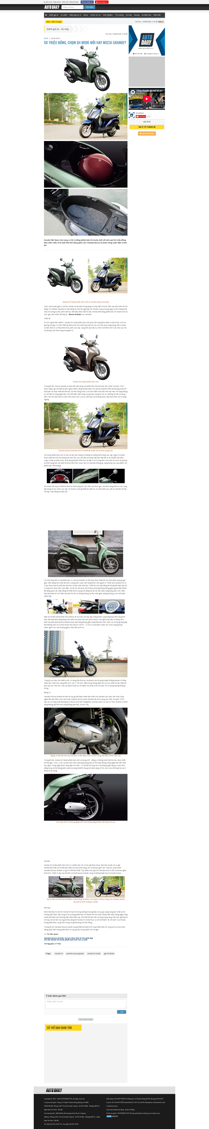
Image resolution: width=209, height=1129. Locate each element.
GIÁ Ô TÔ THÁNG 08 (146, 127)
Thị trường (119, 15)
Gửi (121, 1012)
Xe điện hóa (146, 15)
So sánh (64, 15)
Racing (136, 15)
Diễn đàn (157, 15)
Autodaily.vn (88, 2)
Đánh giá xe (53, 15)
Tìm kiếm (89, 7)
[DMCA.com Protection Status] (112, 1116)
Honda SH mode (93, 953)
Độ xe (86, 15)
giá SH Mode (109, 953)
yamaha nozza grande (75, 953)
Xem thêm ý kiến (85, 1019)
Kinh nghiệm (108, 15)
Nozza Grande (75, 314)
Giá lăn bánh (148, 133)
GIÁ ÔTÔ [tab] (146, 122)
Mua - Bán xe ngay (54, 22)
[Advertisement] (85, 512)
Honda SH (59, 953)
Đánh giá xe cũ (75, 15)
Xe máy (129, 15)
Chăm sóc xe (95, 15)
